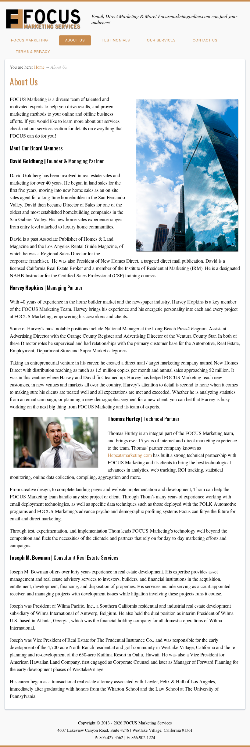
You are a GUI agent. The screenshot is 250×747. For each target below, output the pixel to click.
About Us (75, 40)
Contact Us (205, 40)
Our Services (161, 40)
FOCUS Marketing (29, 40)
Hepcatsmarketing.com (130, 455)
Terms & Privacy (33, 51)
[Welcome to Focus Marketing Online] (43, 27)
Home (39, 67)
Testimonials (116, 40)
